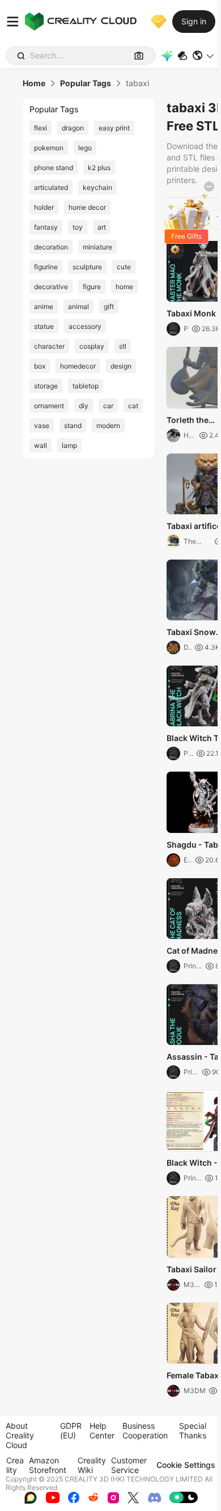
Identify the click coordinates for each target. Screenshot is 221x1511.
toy (78, 227)
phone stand (53, 167)
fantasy (46, 227)
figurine (46, 267)
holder (44, 207)
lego (85, 147)
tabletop (86, 386)
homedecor (78, 366)
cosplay (91, 346)
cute (124, 267)
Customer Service (129, 1465)
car (108, 405)
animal (78, 306)
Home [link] (34, 83)
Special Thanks (192, 1430)
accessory (85, 326)
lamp (69, 445)
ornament (49, 405)
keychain (97, 187)
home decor (87, 207)
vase (41, 425)
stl (122, 346)
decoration (51, 247)
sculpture (87, 267)
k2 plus (99, 167)
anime (43, 306)
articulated (51, 187)
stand (73, 425)
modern (108, 425)
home (124, 286)
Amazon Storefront (47, 1465)
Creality (15, 1465)
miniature (97, 247)
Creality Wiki (92, 1465)
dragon (73, 128)
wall (40, 445)
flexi (40, 128)
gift (109, 306)
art (101, 227)
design (120, 366)
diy (83, 405)
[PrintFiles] (182, 55)
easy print (114, 128)
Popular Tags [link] (85, 83)
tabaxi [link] (137, 83)
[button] (203, 55)
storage (46, 386)
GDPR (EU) (71, 1430)
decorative (51, 286)
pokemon (48, 147)
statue (44, 326)
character (49, 346)
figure (92, 286)
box (39, 366)
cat (133, 405)
